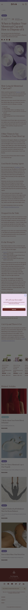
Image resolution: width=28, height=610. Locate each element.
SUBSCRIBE (14, 309)
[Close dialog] (25, 295)
